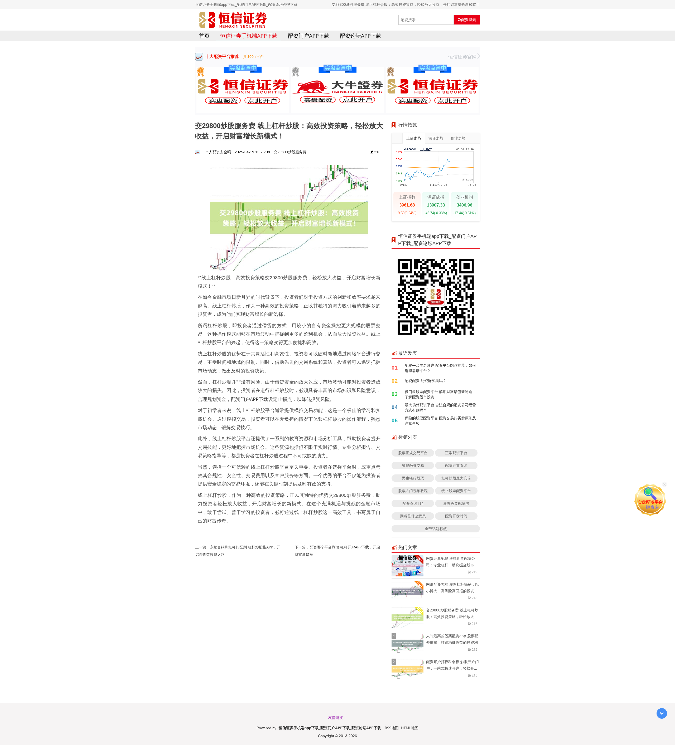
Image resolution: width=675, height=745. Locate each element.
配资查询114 (412, 503)
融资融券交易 (413, 465)
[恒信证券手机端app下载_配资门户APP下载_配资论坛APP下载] (233, 19)
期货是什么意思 (413, 515)
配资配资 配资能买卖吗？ (425, 380)
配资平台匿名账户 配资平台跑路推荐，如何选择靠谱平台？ (440, 368)
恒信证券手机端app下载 (248, 35)
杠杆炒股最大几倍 (456, 478)
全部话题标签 (436, 528)
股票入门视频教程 (413, 490)
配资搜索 (468, 20)
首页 (204, 35)
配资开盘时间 (456, 515)
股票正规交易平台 (413, 452)
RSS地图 (392, 727)
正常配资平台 (456, 452)
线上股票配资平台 (456, 490)
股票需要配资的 (456, 503)
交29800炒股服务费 (290, 151)
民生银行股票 (413, 478)
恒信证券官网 (462, 56)
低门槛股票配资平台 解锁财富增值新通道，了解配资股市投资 (440, 394)
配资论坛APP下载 (360, 35)
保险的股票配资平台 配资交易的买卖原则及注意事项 (440, 420)
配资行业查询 (456, 465)
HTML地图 (409, 727)
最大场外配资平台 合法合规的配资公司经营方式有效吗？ (440, 407)
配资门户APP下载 (308, 35)
